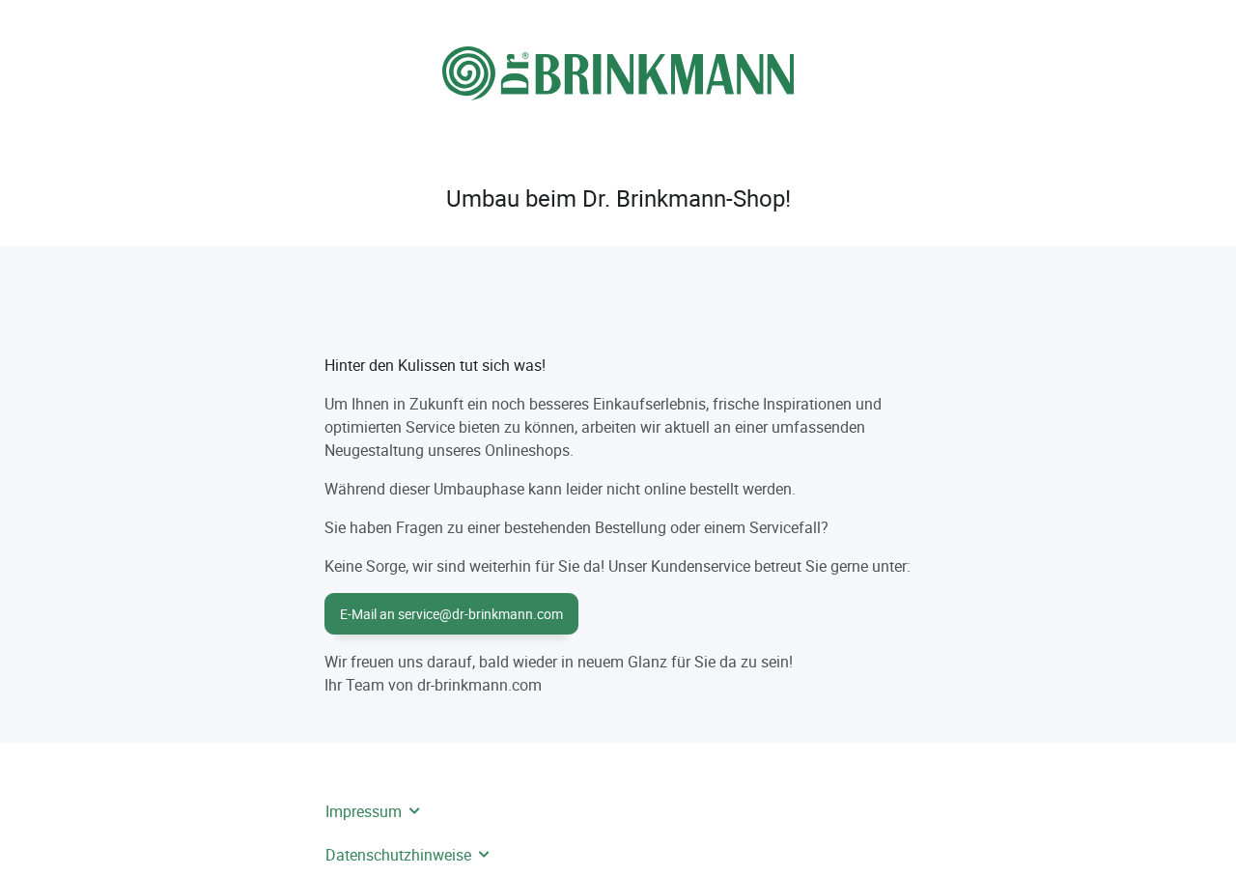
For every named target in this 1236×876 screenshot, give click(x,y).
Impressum (363, 811)
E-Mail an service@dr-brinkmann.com (451, 614)
